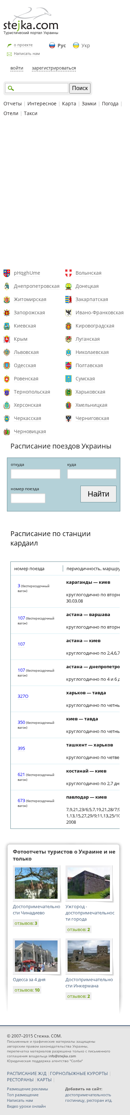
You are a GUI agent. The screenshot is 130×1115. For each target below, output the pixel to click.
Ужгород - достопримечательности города (90, 912)
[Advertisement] (65, 194)
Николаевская (92, 352)
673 (21, 800)
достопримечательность (88, 1094)
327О (23, 696)
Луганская (88, 339)
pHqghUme (27, 272)
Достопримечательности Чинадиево (36, 909)
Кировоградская (95, 325)
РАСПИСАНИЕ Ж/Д (26, 1073)
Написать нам (27, 53)
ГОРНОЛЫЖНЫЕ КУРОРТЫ (79, 1073)
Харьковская (90, 391)
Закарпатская (92, 299)
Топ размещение (22, 1094)
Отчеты (12, 103)
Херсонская (27, 405)
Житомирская (30, 299)
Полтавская (89, 365)
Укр (85, 45)
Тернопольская (32, 391)
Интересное (42, 103)
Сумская (85, 378)
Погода (110, 103)
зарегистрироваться (54, 68)
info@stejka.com (62, 1055)
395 (21, 748)
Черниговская (92, 418)
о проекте (23, 44)
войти (16, 68)
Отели (10, 113)
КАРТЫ (44, 1079)
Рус (62, 45)
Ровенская (26, 378)
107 (21, 618)
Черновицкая (30, 431)
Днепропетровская (37, 286)
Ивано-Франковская (100, 312)
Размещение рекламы (27, 1088)
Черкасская (27, 418)
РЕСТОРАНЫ (20, 1079)
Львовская (26, 352)
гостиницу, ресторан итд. (88, 1100)
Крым (20, 339)
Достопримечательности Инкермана (89, 982)
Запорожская (29, 312)
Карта (69, 103)
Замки (89, 103)
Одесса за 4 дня (29, 979)
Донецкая (87, 286)
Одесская (25, 365)
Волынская (89, 272)
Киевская (25, 325)
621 (21, 774)
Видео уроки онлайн (26, 1106)
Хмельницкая (91, 405)
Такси (30, 113)
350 (21, 722)
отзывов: (26, 923)
